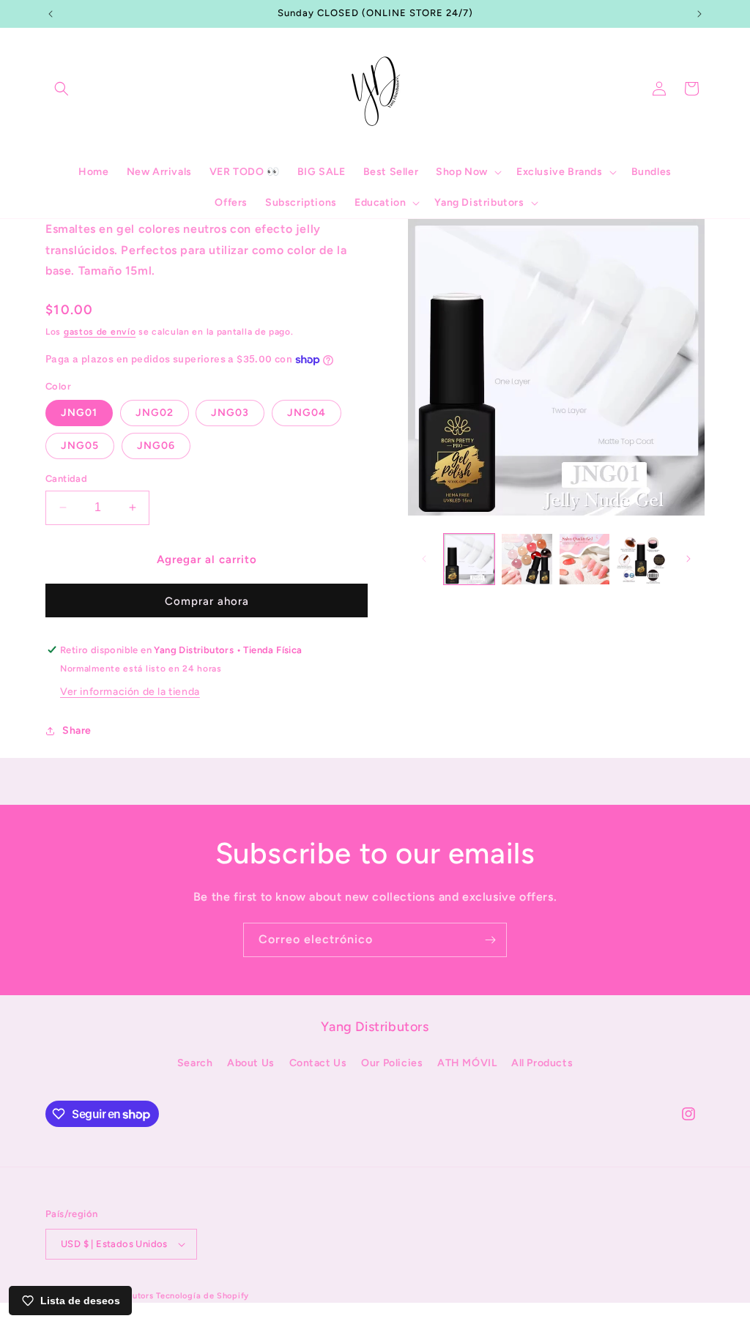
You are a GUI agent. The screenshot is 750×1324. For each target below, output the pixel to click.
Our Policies (392, 1063)
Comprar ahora (207, 601)
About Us (251, 1063)
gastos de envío (100, 332)
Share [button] (77, 730)
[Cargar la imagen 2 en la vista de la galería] (527, 559)
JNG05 (80, 445)
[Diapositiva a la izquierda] (424, 559)
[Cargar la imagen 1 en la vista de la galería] (469, 559)
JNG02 (154, 412)
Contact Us (318, 1063)
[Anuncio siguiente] (699, 14)
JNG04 (306, 412)
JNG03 (230, 412)
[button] (61, 88)
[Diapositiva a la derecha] (688, 559)
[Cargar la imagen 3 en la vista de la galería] (585, 559)
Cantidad (66, 478)
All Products (542, 1063)
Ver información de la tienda (130, 691)
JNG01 (79, 412)
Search (195, 1063)
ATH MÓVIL (467, 1063)
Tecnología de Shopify (202, 1296)
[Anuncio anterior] (50, 14)
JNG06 (156, 445)
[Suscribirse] (490, 940)
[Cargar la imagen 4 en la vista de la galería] (642, 559)
